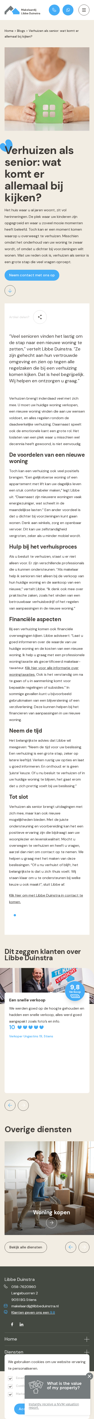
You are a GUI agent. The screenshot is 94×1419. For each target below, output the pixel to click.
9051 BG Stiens (24, 1299)
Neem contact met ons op (32, 275)
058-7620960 (23, 1286)
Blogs (21, 31)
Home (9, 31)
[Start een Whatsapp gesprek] (68, 10)
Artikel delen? (19, 317)
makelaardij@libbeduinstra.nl (35, 1306)
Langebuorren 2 (24, 1293)
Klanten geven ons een (33, 1312)
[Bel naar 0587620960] (54, 10)
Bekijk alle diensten (25, 1247)
